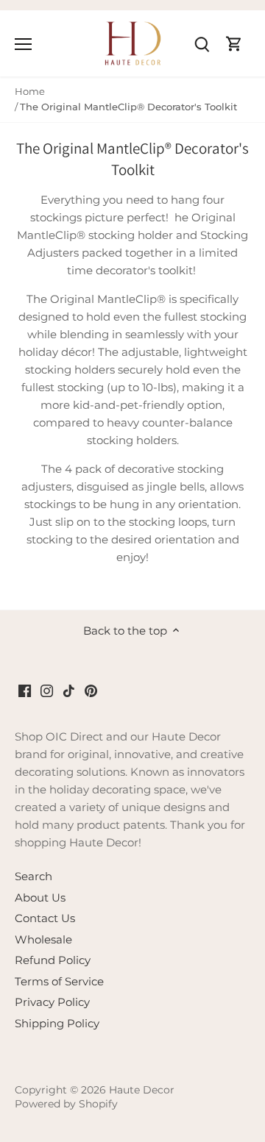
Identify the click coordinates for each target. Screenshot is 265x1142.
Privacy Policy (52, 1002)
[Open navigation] (23, 44)
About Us (40, 897)
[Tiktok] (69, 689)
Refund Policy (53, 960)
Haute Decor (141, 1090)
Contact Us (45, 918)
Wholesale (43, 939)
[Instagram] (46, 689)
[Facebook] (24, 689)
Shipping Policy (57, 1023)
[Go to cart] (234, 43)
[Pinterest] (91, 689)
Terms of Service (59, 981)
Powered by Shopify (66, 1104)
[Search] (202, 43)
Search (33, 876)
